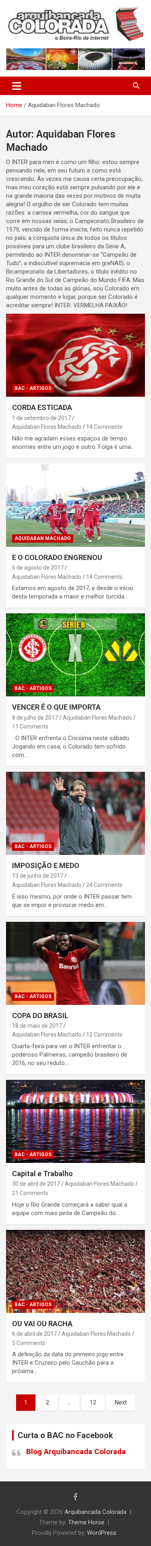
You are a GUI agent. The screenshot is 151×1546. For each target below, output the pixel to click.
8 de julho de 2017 (35, 717)
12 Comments (104, 1034)
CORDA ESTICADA (42, 407)
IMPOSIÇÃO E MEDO (45, 865)
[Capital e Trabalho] (75, 1121)
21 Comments (30, 1193)
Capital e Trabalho (42, 1173)
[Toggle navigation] (16, 86)
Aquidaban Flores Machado (46, 427)
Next (121, 1402)
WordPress (101, 1532)
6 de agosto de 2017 (38, 567)
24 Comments (104, 885)
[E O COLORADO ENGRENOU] (75, 505)
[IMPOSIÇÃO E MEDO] (75, 813)
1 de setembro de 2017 (41, 418)
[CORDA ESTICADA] (75, 355)
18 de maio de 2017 (37, 1026)
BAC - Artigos (33, 388)
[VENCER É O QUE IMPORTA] (75, 655)
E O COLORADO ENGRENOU (57, 557)
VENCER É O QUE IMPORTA (56, 707)
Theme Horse (86, 1522)
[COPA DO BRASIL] (75, 963)
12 (93, 1402)
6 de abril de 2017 (34, 1334)
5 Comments (28, 1343)
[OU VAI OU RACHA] (75, 1271)
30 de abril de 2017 (36, 1184)
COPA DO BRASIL (40, 1015)
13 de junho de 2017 (37, 875)
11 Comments (30, 726)
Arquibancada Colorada (95, 1512)
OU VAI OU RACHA (42, 1323)
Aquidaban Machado (42, 538)
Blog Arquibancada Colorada (76, 1451)
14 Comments (104, 427)
